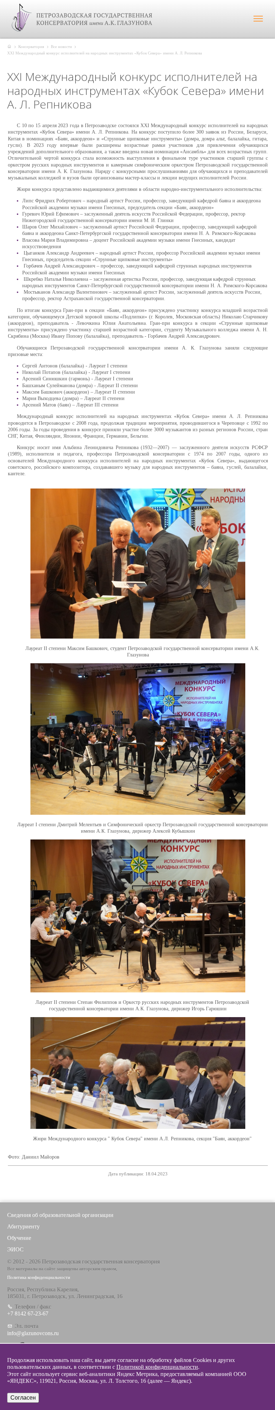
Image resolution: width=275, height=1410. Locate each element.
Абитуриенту (23, 1226)
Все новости (61, 46)
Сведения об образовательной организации (60, 1215)
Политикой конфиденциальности (157, 1367)
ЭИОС (15, 1249)
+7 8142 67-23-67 (27, 1313)
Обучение (19, 1238)
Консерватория (31, 46)
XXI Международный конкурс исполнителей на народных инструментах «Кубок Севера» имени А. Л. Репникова (104, 53)
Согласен (23, 1398)
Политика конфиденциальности (38, 1277)
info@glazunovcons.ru (33, 1333)
